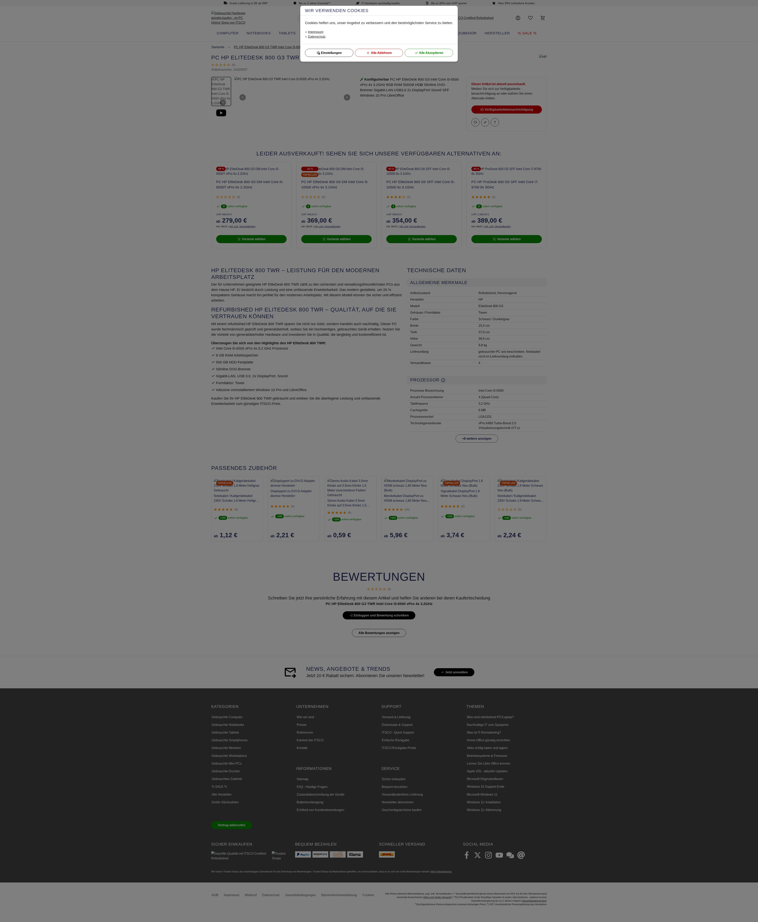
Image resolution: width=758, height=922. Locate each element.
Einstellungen (331, 53)
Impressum (315, 32)
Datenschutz (317, 36)
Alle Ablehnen (381, 53)
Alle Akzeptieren (431, 53)
